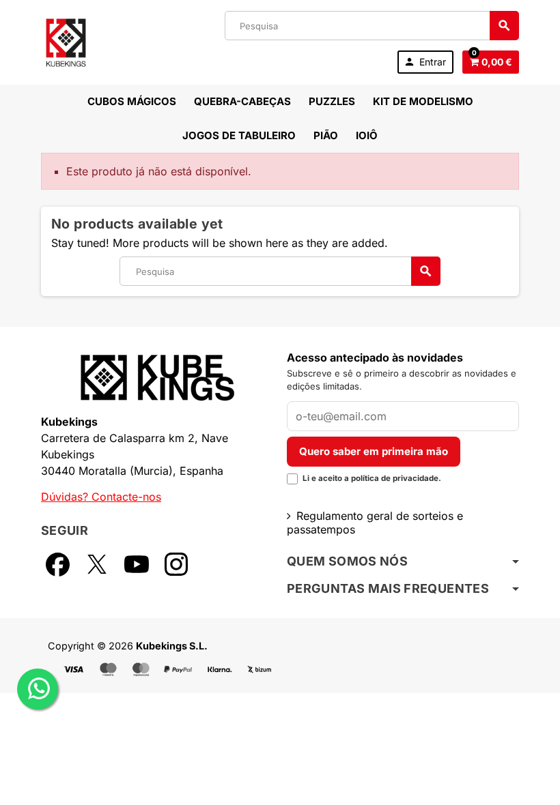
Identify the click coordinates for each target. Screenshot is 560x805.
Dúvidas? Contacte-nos (101, 496)
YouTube (136, 564)
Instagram (176, 564)
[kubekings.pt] (66, 41)
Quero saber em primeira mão (373, 451)
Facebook (57, 564)
